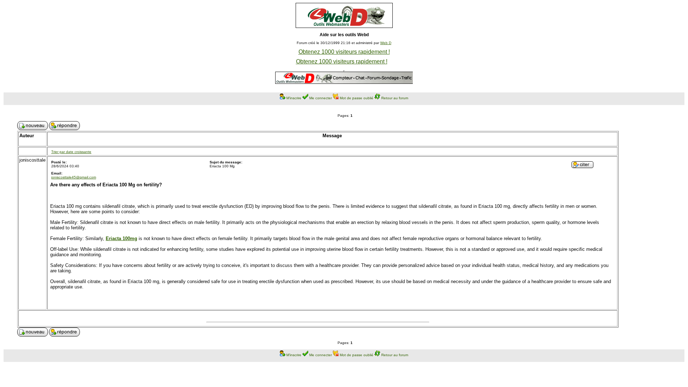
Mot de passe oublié (356, 98)
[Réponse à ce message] (582, 166)
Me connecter (320, 98)
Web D (385, 43)
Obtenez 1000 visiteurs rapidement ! (344, 52)
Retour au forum (394, 98)
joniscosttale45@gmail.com (73, 177)
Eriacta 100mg (121, 238)
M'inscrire (293, 98)
